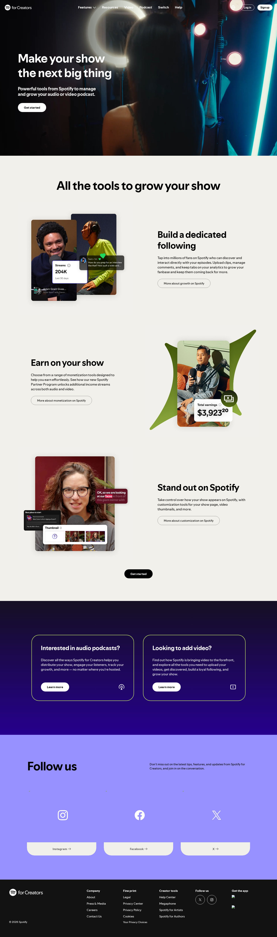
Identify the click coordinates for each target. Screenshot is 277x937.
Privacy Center (133, 903)
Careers (92, 910)
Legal (127, 897)
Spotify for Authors (172, 916)
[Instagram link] (212, 899)
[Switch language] (233, 7)
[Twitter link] (200, 899)
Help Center (167, 897)
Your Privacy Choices (135, 922)
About (91, 897)
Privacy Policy (132, 910)
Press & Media (96, 903)
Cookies (128, 916)
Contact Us (94, 916)
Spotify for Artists (171, 910)
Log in (247, 7)
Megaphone (167, 903)
